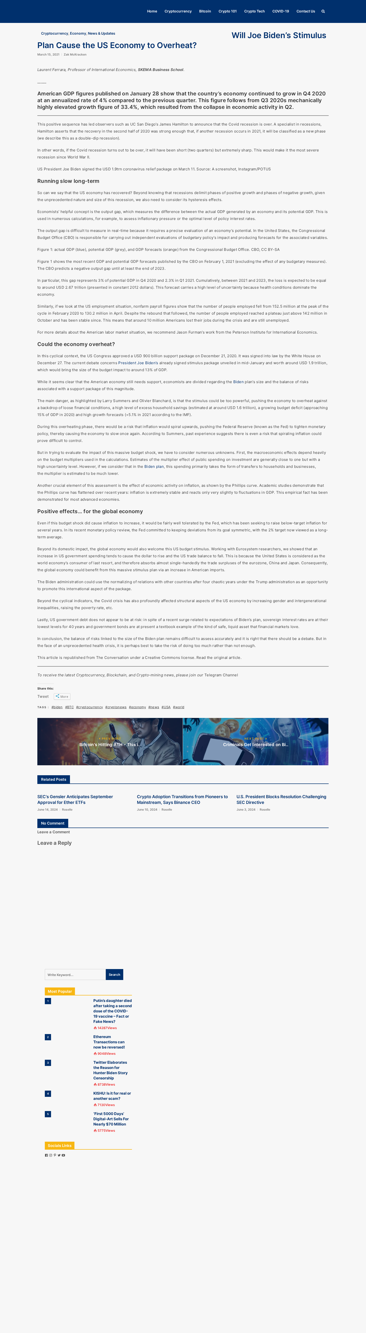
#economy (137, 707)
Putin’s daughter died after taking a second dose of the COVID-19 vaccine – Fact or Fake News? (112, 1011)
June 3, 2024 (246, 809)
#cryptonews (115, 707)
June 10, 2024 (147, 809)
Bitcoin (205, 11)
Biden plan (154, 466)
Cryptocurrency (178, 11)
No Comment (52, 823)
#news (153, 707)
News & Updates (101, 33)
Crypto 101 (228, 11)
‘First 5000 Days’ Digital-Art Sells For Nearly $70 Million (111, 1118)
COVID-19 (280, 11)
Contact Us (306, 11)
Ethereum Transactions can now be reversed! (109, 1042)
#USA (166, 707)
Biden (238, 381)
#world (178, 707)
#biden (57, 707)
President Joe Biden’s (138, 362)
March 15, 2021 (48, 54)
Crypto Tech (254, 11)
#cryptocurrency (89, 707)
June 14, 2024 (47, 809)
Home (152, 11)
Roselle (67, 809)
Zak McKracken (75, 54)
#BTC (69, 707)
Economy (78, 33)
